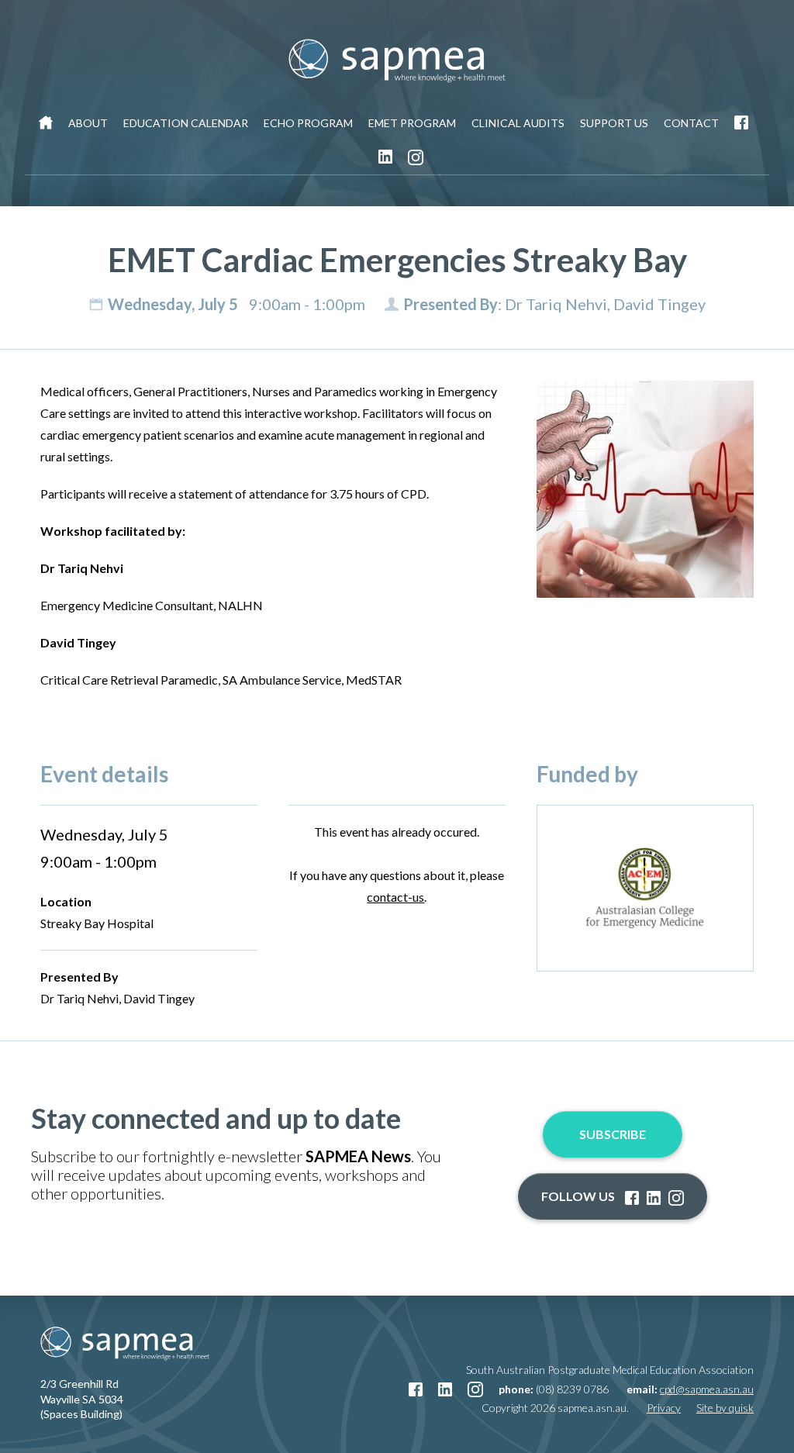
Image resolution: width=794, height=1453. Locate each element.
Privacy (664, 1407)
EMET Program (412, 122)
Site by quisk (725, 1407)
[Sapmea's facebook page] (741, 123)
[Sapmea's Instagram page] (415, 157)
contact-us (395, 896)
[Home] (46, 123)
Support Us (614, 122)
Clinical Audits (517, 122)
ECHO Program (308, 122)
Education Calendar (185, 122)
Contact (691, 122)
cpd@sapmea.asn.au (707, 1389)
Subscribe (612, 1134)
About (88, 122)
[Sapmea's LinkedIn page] (385, 157)
